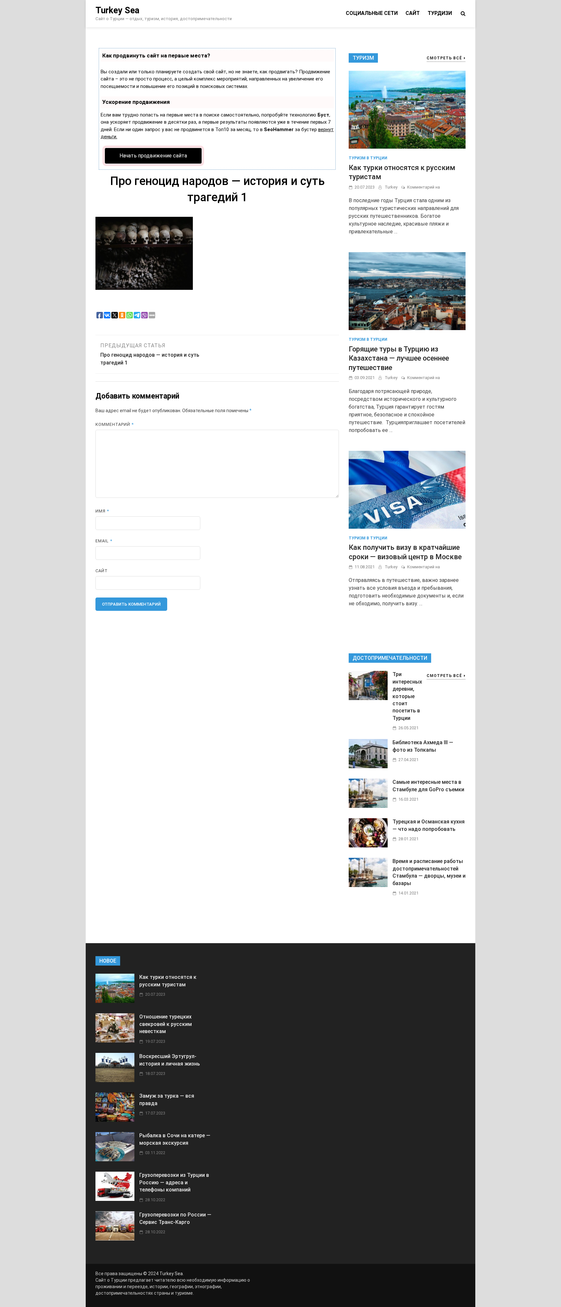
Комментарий (114, 424)
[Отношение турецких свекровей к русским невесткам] (114, 1041)
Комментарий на (423, 187)
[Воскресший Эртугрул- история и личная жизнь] (114, 1080)
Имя (102, 511)
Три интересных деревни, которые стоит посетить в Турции (407, 696)
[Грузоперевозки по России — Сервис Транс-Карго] (114, 1239)
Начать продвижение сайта (153, 156)
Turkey (391, 187)
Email (103, 540)
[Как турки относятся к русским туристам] (407, 109)
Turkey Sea (117, 10)
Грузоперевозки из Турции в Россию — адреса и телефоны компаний (174, 1182)
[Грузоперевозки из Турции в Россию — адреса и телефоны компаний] (114, 1199)
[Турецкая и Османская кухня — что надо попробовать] (368, 846)
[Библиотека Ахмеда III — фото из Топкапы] (368, 766)
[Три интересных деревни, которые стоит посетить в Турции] (368, 698)
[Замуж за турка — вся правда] (114, 1120)
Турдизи (440, 13)
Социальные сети (372, 13)
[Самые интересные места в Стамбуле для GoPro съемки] (368, 806)
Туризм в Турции (368, 158)
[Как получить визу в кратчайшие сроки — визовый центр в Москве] (407, 489)
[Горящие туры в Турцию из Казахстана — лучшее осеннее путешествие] (407, 291)
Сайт (412, 13)
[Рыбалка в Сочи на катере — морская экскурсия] (114, 1159)
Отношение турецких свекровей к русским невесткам (165, 1024)
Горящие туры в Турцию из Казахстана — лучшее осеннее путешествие (399, 358)
